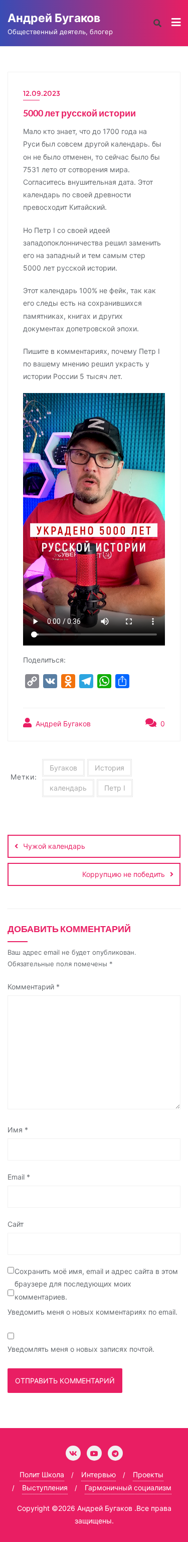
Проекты (148, 1474)
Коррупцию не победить (123, 874)
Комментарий (34, 986)
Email (19, 1177)
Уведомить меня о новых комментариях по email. (92, 1312)
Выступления (45, 1487)
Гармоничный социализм (128, 1487)
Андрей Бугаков (62, 723)
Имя (18, 1129)
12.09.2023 (41, 93)
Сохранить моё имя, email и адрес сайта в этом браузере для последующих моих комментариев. (96, 1284)
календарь (68, 788)
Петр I (114, 788)
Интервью (98, 1474)
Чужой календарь (54, 846)
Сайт (16, 1224)
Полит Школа (42, 1474)
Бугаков (63, 767)
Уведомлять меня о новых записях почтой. (81, 1349)
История (109, 767)
